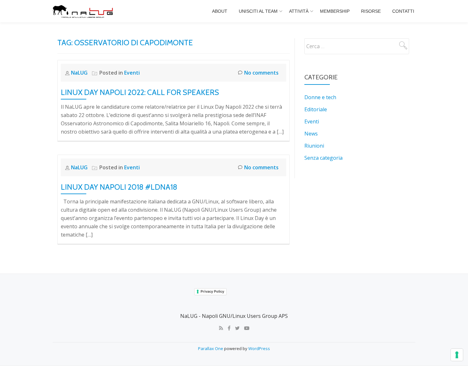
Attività (298, 11)
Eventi (132, 72)
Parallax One (211, 348)
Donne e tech (320, 97)
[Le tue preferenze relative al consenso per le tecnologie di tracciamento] (457, 355)
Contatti (403, 11)
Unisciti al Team (258, 11)
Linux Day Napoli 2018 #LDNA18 (119, 187)
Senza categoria (323, 157)
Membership (335, 11)
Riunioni (314, 145)
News (311, 133)
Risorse (371, 11)
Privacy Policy (212, 291)
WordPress (259, 348)
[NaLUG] (84, 11)
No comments (261, 72)
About (219, 11)
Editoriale (315, 109)
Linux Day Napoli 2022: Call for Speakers (140, 92)
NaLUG (80, 72)
